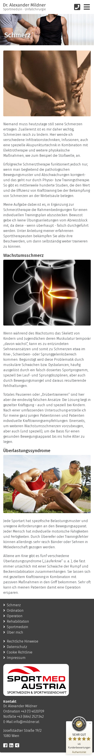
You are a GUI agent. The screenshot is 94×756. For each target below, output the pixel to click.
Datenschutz (17, 647)
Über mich (15, 632)
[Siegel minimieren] (90, 723)
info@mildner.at (26, 722)
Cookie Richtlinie (19, 652)
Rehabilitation (18, 621)
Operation (15, 616)
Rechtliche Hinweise (22, 641)
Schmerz (14, 605)
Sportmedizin (17, 627)
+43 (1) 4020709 (32, 711)
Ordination (15, 610)
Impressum (16, 658)
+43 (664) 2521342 (30, 716)
